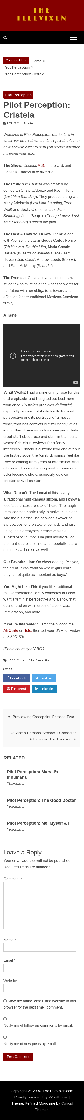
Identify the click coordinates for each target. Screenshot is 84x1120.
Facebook (17, 678)
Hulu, (27, 630)
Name (10, 940)
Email (9, 960)
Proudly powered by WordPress (41, 1097)
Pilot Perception (18, 94)
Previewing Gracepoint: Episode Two (43, 716)
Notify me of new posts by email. (30, 1044)
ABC (42, 165)
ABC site (11, 630)
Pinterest (18, 688)
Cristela (22, 660)
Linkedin (45, 688)
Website (10, 981)
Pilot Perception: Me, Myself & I (38, 823)
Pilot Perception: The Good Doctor (41, 800)
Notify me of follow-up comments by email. (38, 1025)
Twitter (45, 678)
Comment (13, 879)
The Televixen (42, 15)
